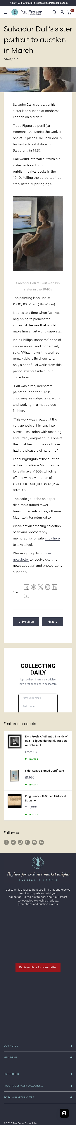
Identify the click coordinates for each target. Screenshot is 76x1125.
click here (52, 538)
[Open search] (55, 12)
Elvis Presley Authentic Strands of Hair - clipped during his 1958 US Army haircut (46, 741)
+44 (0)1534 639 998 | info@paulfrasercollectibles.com (38, 2)
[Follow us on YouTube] (34, 842)
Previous (28, 621)
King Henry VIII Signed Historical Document (45, 798)
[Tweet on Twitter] (40, 587)
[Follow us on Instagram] (20, 842)
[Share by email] (47, 587)
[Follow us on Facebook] (6, 842)
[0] (69, 12)
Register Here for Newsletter (38, 967)
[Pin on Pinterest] (33, 587)
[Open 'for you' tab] (64, 1113)
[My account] (62, 12)
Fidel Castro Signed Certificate (44, 770)
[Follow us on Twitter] (13, 842)
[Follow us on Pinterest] (27, 842)
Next (51, 621)
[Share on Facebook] (26, 587)
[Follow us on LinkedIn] (41, 842)
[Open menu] (5, 12)
